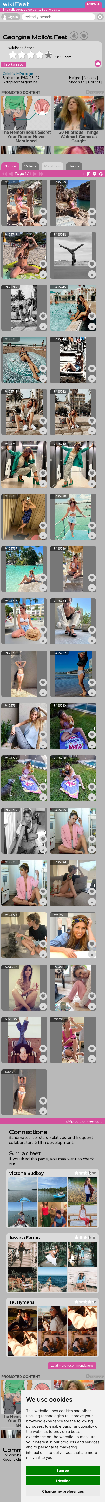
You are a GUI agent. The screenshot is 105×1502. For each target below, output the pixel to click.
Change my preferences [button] (63, 1491)
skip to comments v (84, 1121)
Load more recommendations (72, 1365)
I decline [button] (63, 1481)
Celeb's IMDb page (18, 74)
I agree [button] (63, 1470)
